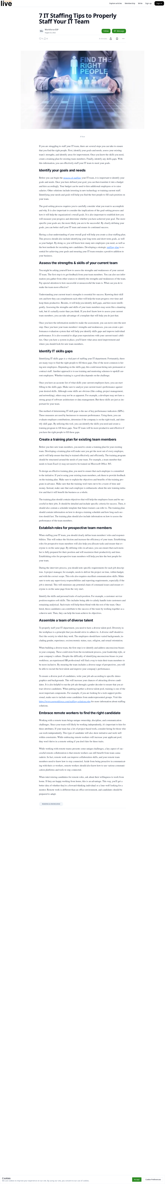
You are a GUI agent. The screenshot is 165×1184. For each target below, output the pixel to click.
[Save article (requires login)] (117, 38)
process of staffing (72, 177)
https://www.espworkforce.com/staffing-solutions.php (65, 701)
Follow (106, 31)
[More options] (123, 38)
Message (120, 31)
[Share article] (110, 38)
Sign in (159, 3)
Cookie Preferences (153, 1179)
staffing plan (113, 247)
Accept (137, 1179)
